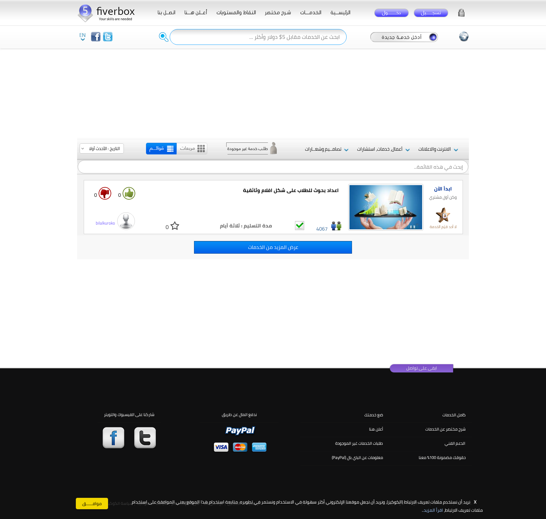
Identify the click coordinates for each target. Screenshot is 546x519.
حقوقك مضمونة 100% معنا (442, 457)
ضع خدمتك (373, 415)
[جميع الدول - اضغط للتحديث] (464, 37)
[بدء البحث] (164, 37)
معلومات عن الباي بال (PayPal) (357, 457)
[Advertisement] (273, 93)
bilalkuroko (105, 223)
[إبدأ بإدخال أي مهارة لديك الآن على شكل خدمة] (404, 36)
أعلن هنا (376, 429)
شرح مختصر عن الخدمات (445, 429)
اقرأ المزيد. (433, 510)
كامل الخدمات (454, 415)
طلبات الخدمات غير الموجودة (359, 443)
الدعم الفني (455, 443)
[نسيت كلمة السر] (461, 11)
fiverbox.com (108, 12)
